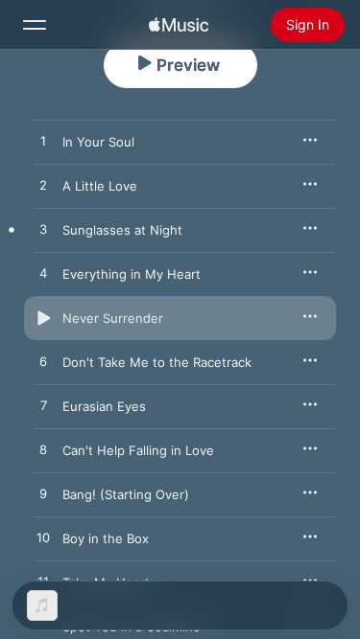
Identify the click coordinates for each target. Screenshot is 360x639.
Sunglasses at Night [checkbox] (122, 230)
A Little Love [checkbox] (99, 186)
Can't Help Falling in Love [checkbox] (138, 450)
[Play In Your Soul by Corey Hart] (43, 141)
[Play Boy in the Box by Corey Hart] (43, 538)
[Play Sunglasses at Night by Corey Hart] (43, 230)
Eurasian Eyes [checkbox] (104, 406)
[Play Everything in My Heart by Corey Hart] (43, 274)
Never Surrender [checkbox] (112, 318)
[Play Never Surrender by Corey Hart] (43, 318)
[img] (178, 25)
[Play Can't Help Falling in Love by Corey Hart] (43, 450)
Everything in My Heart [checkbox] (131, 274)
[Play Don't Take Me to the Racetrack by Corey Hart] (43, 362)
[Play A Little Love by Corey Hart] (43, 185)
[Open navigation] (34, 25)
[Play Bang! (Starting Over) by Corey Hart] (43, 494)
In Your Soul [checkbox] (98, 141)
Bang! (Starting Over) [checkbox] (125, 494)
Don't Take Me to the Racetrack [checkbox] (157, 362)
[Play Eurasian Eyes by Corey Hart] (43, 406)
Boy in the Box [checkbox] (105, 538)
